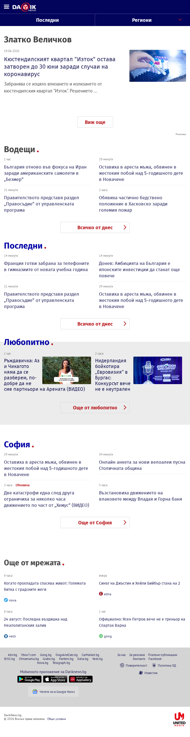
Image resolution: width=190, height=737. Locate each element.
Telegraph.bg (61, 663)
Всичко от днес (95, 227)
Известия (150, 673)
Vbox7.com (28, 655)
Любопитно (26, 342)
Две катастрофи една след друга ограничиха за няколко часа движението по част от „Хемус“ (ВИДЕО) (46, 499)
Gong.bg (45, 655)
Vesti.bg (97, 659)
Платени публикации (162, 655)
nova (12, 600)
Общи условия (56, 719)
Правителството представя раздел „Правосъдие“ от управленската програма (41, 204)
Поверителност (136, 665)
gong (108, 636)
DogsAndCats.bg (67, 655)
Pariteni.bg (66, 659)
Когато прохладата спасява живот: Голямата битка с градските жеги (45, 586)
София (17, 444)
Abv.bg (12, 655)
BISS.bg (9, 659)
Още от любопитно (95, 408)
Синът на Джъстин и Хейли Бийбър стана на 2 (139, 583)
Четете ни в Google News (57, 692)
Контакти (139, 659)
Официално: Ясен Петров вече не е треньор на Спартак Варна (142, 622)
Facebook (155, 659)
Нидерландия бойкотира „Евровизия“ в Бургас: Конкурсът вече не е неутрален (113, 375)
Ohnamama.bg (29, 659)
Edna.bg (82, 659)
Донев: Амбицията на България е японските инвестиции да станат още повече (139, 269)
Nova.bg (42, 663)
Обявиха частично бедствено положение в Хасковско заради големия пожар (133, 204)
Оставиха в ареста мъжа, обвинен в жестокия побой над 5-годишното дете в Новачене (141, 173)
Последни (47, 20)
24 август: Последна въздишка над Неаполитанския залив (35, 622)
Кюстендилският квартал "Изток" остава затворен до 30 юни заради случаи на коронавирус (60, 67)
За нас (121, 655)
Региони (142, 20)
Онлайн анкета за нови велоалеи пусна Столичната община (142, 465)
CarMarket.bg (90, 655)
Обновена (22, 485)
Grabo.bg (49, 659)
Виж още (95, 122)
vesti (12, 636)
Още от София (95, 523)
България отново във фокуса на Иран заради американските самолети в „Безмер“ (45, 173)
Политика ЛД (167, 665)
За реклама (137, 655)
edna (107, 594)
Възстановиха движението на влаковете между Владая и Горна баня (140, 496)
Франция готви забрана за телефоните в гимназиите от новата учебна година (46, 266)
